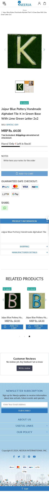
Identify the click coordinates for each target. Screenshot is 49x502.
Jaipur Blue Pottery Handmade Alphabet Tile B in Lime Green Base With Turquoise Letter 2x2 (37, 317)
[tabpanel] (12, 310)
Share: (5, 202)
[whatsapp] (4, 208)
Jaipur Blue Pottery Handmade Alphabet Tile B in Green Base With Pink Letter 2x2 (12, 317)
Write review (24, 368)
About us (24, 419)
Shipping (20, 135)
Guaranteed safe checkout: (19, 181)
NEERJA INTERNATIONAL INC (24, 3)
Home (24, 10)
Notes (4, 156)
